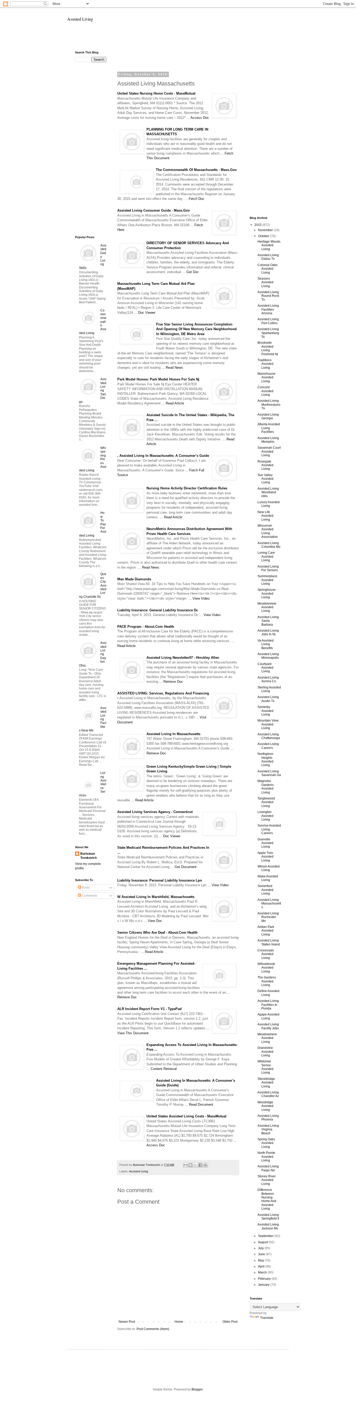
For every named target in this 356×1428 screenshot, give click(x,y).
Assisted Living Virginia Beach (268, 1129)
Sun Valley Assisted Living (265, 478)
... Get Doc (190, 272)
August (263, 1242)
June (262, 1254)
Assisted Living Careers (268, 745)
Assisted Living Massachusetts (269, 903)
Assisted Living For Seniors (268, 568)
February (265, 1279)
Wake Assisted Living (267, 878)
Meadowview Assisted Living (266, 607)
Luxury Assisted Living (268, 504)
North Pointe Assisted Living (266, 1156)
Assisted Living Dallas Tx (268, 257)
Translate (266, 1318)
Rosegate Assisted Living (265, 465)
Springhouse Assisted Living (266, 593)
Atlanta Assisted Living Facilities (268, 428)
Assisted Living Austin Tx (268, 699)
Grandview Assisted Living (265, 1051)
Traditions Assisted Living (265, 364)
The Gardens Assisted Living (266, 981)
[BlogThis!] (190, 1165)
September (266, 1236)
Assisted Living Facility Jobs (268, 1026)
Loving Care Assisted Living (266, 556)
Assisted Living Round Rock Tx (268, 295)
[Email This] (185, 1165)
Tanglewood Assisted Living (266, 802)
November (266, 230)
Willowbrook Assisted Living (266, 967)
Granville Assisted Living (265, 843)
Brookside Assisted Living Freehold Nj (267, 348)
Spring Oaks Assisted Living (266, 1143)
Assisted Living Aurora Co (268, 679)
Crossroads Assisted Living (265, 954)
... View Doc (153, 921)
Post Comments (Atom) (153, 1329)
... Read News (172, 368)
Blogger (197, 1389)
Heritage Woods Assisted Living (268, 245)
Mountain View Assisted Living (268, 724)
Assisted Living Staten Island (268, 942)
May (261, 1260)
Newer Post (127, 1322)
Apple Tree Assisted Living (265, 856)
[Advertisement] (178, 38)
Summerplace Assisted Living (267, 580)
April (261, 1266)
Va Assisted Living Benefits (265, 644)
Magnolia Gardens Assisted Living (265, 786)
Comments (89, 895)
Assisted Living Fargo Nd (268, 1168)
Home (179, 1322)
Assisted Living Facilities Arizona (268, 309)
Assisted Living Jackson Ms (268, 1226)
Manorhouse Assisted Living (266, 377)
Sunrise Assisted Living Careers (269, 829)
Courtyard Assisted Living (265, 667)
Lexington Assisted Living (265, 815)
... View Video (199, 598)
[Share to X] (195, 1165)
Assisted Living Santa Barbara (268, 620)
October (264, 236)
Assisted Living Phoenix (268, 1117)
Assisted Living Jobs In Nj (268, 632)
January (264, 1285)
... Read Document (199, 1104)
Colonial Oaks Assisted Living (267, 268)
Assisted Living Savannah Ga (269, 773)
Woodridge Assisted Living (265, 1106)
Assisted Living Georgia (268, 416)
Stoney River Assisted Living (266, 1180)
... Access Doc (198, 118)
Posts (85, 887)
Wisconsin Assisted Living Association (267, 531)
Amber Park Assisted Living (265, 930)
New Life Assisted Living (265, 515)
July (261, 1248)
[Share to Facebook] (200, 1165)
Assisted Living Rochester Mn (268, 917)
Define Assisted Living (268, 992)
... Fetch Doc (194, 199)
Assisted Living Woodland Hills (268, 492)
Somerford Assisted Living (265, 889)
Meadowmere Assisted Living (267, 1038)
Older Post (230, 1322)
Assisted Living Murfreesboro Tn (268, 404)
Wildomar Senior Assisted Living (265, 1067)
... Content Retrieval (161, 1069)
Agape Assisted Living (268, 1016)
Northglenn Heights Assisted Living (265, 759)
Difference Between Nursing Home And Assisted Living (266, 1199)
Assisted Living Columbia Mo (268, 545)
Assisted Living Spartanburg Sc (268, 332)
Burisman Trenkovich (88, 856)
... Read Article (173, 403)
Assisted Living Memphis (268, 440)
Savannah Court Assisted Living (269, 451)
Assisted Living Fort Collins (268, 321)
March (263, 1272)
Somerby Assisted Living (265, 710)
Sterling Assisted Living (269, 689)
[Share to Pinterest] (205, 1165)
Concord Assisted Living (265, 391)
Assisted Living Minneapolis (268, 656)
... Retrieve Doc (171, 682)
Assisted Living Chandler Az (268, 1094)
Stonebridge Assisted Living (266, 1082)
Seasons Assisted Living (265, 282)
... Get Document (183, 867)
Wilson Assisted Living (268, 868)
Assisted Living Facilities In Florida (268, 1004)
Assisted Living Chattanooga (268, 736)
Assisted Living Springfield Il (268, 1216)
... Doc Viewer (144, 313)
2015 (258, 225)
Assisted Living (80, 19)
